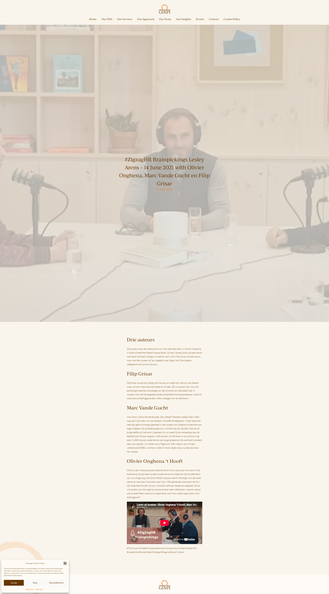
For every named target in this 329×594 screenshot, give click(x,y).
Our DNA (107, 19)
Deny (35, 583)
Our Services (124, 19)
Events (200, 19)
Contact (214, 19)
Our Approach (145, 19)
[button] (65, 563)
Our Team (165, 19)
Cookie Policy (30, 589)
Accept (14, 583)
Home (93, 19)
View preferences (56, 583)
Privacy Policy (39, 589)
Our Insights (183, 19)
